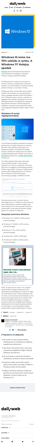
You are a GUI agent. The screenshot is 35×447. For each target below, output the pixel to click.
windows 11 (28, 312)
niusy (6, 7)
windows (12, 312)
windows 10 (20, 312)
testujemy (27, 7)
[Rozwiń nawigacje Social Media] (10, 438)
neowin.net (13, 316)
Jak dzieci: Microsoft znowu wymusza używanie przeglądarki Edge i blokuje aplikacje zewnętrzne (17, 350)
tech (11, 7)
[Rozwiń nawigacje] (9, 427)
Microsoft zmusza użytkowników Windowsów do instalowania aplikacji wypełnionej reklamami (17, 342)
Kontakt (31, 424)
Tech (8, 52)
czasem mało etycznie (25, 156)
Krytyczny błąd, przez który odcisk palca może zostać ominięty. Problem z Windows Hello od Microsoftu (18, 364)
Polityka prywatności (6, 424)
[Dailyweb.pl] (17, 4)
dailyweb (3, 52)
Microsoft (4, 156)
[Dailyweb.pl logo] (17, 409)
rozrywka (19, 7)
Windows (4, 71)
